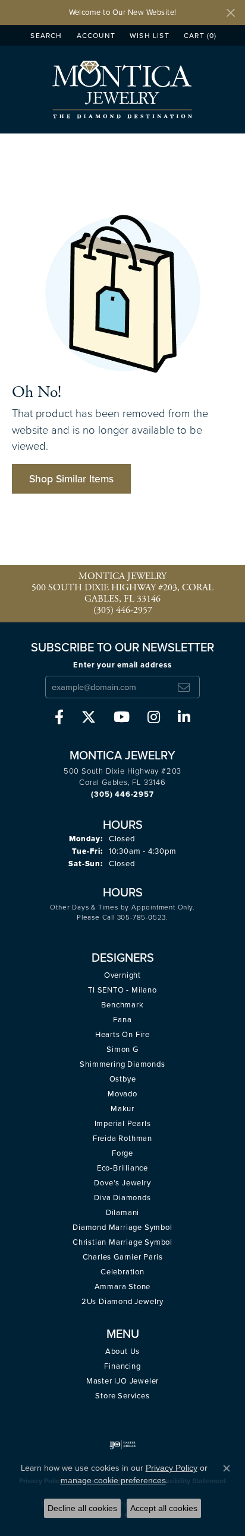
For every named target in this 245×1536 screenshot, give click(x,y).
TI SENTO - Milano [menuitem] (122, 990)
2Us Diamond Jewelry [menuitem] (122, 1301)
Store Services (122, 1395)
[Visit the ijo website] (122, 1445)
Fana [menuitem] (122, 1019)
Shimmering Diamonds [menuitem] (122, 1064)
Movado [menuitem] (122, 1093)
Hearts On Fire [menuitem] (122, 1034)
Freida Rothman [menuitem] (122, 1138)
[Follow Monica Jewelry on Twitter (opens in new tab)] (89, 717)
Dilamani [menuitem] (122, 1212)
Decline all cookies (82, 1508)
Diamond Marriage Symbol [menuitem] (122, 1227)
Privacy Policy (171, 1468)
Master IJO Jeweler (122, 1380)
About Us (122, 1351)
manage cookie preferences (113, 1480)
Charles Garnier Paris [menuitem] (123, 1256)
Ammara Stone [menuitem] (123, 1286)
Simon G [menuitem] (122, 1049)
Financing (122, 1366)
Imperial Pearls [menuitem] (123, 1123)
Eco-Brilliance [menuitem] (122, 1168)
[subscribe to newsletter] (183, 687)
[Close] (230, 12)
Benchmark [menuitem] (122, 1004)
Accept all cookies (163, 1508)
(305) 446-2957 (122, 610)
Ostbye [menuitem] (122, 1079)
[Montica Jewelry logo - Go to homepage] (123, 89)
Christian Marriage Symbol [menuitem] (122, 1242)
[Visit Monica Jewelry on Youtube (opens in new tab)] (122, 717)
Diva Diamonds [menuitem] (122, 1197)
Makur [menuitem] (122, 1108)
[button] (45, 35)
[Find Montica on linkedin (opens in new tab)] (184, 717)
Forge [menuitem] (122, 1153)
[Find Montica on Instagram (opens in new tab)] (154, 717)
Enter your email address (122, 664)
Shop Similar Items (71, 478)
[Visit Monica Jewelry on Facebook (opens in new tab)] (59, 717)
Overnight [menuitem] (122, 975)
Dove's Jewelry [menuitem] (122, 1182)
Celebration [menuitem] (122, 1271)
